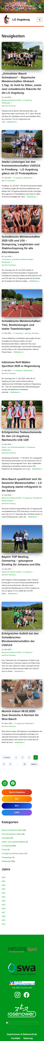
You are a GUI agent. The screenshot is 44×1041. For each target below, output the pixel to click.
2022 (3, 893)
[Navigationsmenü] (39, 20)
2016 (3, 916)
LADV (16, 812)
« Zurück (6, 757)
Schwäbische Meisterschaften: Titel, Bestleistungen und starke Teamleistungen (21, 324)
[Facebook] (13, 783)
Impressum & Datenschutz (22, 1034)
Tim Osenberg (10, 181)
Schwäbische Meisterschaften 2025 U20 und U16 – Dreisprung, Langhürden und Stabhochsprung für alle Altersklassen (21, 244)
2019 (3, 905)
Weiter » (34, 764)
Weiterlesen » (12, 122)
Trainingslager (7, 857)
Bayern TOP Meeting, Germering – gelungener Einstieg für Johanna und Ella (21, 560)
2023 (3, 889)
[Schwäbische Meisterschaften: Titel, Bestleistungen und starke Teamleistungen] (22, 303)
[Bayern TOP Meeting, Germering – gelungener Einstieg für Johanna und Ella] (22, 539)
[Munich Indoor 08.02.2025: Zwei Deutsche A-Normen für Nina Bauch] (22, 693)
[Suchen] (40, 6)
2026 (3, 877)
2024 (3, 885)
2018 (3, 908)
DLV (17, 799)
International (6, 838)
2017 (3, 912)
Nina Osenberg (10, 106)
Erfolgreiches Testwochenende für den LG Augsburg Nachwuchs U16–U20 (22, 436)
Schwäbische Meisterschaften (22, 259)
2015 (3, 920)
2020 (3, 901)
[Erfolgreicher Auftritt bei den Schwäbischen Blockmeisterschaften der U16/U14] (22, 615)
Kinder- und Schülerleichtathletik (13, 447)
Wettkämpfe (6, 103)
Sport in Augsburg (17, 792)
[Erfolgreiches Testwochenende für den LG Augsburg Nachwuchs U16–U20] (22, 414)
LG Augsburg (27, 100)
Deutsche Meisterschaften (11, 834)
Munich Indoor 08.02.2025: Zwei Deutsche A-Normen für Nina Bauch (20, 715)
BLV (17, 806)
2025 (3, 881)
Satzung (28, 1038)
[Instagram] (5, 783)
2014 (3, 924)
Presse (4, 850)
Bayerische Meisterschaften (11, 100)
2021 (3, 897)
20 (25, 764)
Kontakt (15, 1038)
